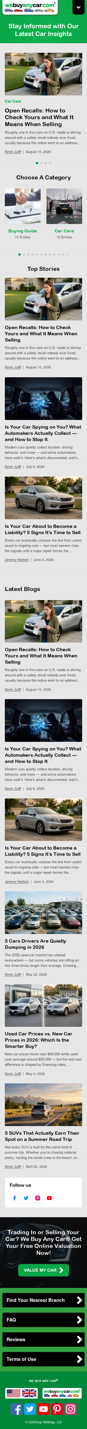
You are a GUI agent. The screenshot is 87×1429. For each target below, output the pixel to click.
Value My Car (40, 1270)
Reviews (16, 1339)
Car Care (13, 101)
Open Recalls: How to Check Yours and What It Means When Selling (39, 117)
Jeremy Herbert (17, 559)
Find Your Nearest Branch (36, 1300)
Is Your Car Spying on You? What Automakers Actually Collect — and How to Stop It (43, 433)
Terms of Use (21, 1359)
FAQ (11, 1319)
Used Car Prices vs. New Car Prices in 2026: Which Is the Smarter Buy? (38, 1040)
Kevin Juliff (13, 151)
